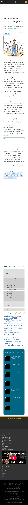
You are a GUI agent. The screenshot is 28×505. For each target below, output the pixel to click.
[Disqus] (14, 199)
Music (10, 332)
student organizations (12, 340)
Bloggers (6, 276)
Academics (10, 28)
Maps (3, 475)
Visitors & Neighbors (7, 449)
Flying (5, 173)
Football (14, 30)
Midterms (16, 173)
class (13, 320)
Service (9, 338)
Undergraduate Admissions (10, 309)
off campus (16, 334)
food (5, 329)
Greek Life (15, 331)
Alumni (4, 435)
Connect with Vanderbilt (14, 418)
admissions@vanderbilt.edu (14, 487)
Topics (6, 270)
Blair (19, 316)
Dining (11, 325)
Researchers (5, 446)
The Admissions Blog (9, 305)
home (12, 173)
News (3, 472)
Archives (6, 273)
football (9, 329)
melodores (6, 332)
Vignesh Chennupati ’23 (12, 289)
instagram (11, 422)
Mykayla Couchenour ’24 (12, 295)
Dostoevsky (13, 171)
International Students (7, 440)
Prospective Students (7, 445)
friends (8, 173)
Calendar (4, 473)
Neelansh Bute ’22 (11, 285)
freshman (14, 329)
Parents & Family (6, 443)
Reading (17, 175)
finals (21, 171)
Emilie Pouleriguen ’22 (11, 283)
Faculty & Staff (6, 438)
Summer (12, 343)
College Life (18, 28)
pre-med (17, 336)
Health (10, 32)
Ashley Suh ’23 (10, 291)
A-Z (3, 476)
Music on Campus (16, 332)
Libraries (4, 470)
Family (8, 30)
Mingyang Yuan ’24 (11, 300)
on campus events (13, 335)
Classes (18, 320)
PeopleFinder (5, 469)
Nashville (7, 334)
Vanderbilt (8, 345)
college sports (14, 323)
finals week (19, 327)
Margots (6, 135)
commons (7, 325)
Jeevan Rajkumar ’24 (11, 297)
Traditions (8, 33)
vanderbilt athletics (18, 345)
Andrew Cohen (11, 26)
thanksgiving (14, 177)
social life (15, 338)
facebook (7, 422)
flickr (20, 422)
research (5, 338)
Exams (5, 30)
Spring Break (21, 338)
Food (11, 30)
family (18, 171)
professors (21, 336)
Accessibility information (14, 497)
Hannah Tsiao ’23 (10, 293)
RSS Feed (3, 426)
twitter (3, 422)
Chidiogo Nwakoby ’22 (12, 281)
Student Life (14, 32)
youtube (16, 422)
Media (3, 442)
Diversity (15, 325)
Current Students (6, 437)
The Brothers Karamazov (17, 89)
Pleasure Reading (10, 175)
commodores (20, 323)
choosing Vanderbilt (12, 319)
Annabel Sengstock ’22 (12, 278)
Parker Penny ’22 (10, 287)
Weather (6, 347)
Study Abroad (17, 341)
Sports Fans (5, 448)
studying (6, 343)
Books (15, 28)
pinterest (24, 422)
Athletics (15, 316)
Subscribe (7, 302)
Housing (19, 330)
